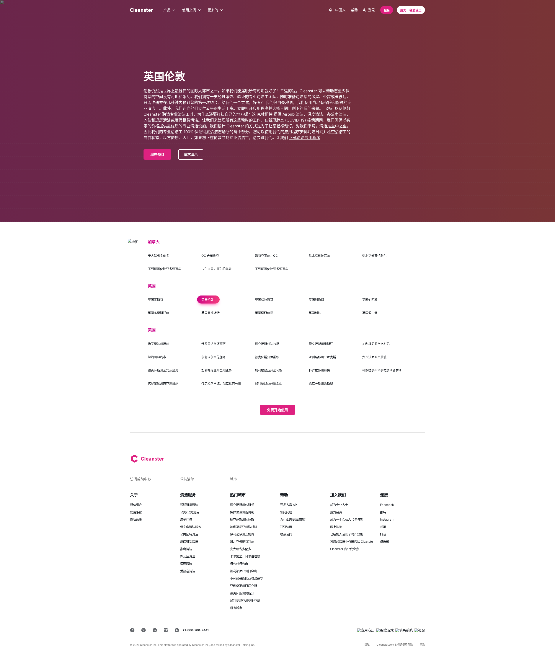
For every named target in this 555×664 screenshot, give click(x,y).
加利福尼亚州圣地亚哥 (216, 370)
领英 (383, 527)
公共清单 (187, 479)
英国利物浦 (316, 299)
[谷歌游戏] (385, 630)
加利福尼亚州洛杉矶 (376, 344)
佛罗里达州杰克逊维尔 (163, 383)
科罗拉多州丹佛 (319, 370)
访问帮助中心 (140, 479)
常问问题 (286, 512)
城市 (233, 479)
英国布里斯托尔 (158, 313)
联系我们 (286, 534)
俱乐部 (384, 541)
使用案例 (189, 10)
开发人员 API (288, 505)
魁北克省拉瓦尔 (319, 255)
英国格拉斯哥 (264, 299)
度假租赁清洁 (189, 541)
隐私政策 (136, 519)
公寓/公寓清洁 (189, 512)
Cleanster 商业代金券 (344, 549)
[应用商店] (366, 630)
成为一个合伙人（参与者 (346, 519)
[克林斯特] (141, 10)
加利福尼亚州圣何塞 (268, 370)
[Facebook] (132, 630)
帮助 (354, 10)
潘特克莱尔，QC (266, 255)
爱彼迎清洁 (187, 571)
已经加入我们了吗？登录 (346, 534)
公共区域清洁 (189, 534)
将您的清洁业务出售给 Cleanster (352, 541)
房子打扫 (186, 519)
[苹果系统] (404, 630)
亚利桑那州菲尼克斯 (322, 357)
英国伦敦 (207, 299)
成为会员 (336, 512)
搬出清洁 (186, 549)
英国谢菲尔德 (264, 313)
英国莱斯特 (155, 299)
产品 (166, 10)
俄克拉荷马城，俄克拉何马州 (221, 383)
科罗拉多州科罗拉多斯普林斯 (382, 370)
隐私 (367, 644)
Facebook (387, 505)
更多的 (213, 10)
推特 (383, 512)
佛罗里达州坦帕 (158, 344)
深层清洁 (186, 563)
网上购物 (336, 527)
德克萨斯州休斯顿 (267, 357)
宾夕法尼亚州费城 (374, 357)
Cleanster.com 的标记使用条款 (395, 644)
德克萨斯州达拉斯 (267, 344)
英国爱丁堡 (369, 313)
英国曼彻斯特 (210, 313)
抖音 (383, 534)
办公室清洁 (187, 556)
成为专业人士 (339, 505)
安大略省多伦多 (158, 255)
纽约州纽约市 (157, 357)
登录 (371, 10)
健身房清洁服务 (190, 527)
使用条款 (136, 512)
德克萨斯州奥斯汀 (321, 344)
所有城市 (236, 608)
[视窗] (420, 630)
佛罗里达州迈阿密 (213, 344)
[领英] (155, 630)
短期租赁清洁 (189, 505)
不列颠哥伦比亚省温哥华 (164, 269)
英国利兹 (315, 313)
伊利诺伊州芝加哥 (213, 357)
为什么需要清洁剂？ (293, 519)
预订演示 (286, 527)
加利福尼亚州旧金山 (268, 383)
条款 (422, 644)
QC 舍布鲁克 (210, 255)
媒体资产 (136, 505)
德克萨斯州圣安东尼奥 (163, 370)
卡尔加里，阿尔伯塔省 (216, 269)
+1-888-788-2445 (196, 630)
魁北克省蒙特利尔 (374, 255)
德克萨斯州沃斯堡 (321, 383)
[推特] (143, 630)
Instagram (387, 519)
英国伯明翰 (369, 299)
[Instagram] (166, 630)
